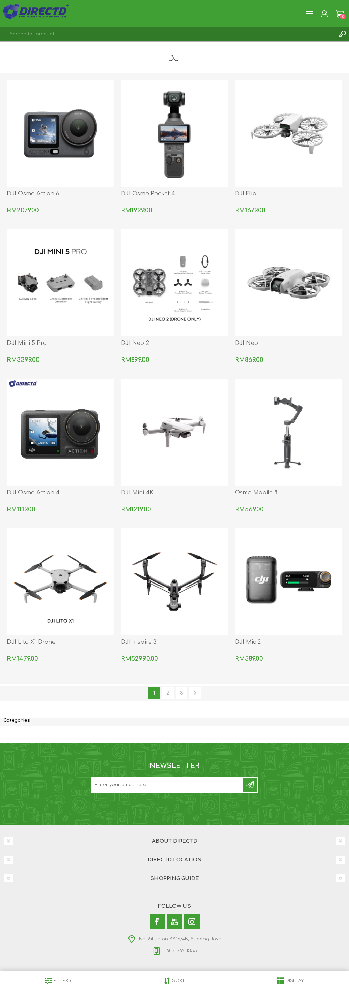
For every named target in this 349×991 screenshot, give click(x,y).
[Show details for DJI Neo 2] (174, 282)
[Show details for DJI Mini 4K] (174, 432)
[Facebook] (157, 921)
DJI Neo (246, 343)
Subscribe (250, 785)
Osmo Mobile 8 (256, 493)
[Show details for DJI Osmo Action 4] (60, 432)
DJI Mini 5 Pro (27, 343)
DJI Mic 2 (248, 642)
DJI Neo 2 (135, 343)
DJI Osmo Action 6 (33, 194)
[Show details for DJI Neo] (288, 282)
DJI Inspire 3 (139, 642)
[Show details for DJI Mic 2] (288, 581)
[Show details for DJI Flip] (288, 133)
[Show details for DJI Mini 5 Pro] (60, 282)
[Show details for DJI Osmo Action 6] (60, 133)
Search (342, 34)
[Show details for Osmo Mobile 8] (288, 432)
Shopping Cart (339, 13)
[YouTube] (174, 921)
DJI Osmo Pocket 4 (148, 194)
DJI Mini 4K (137, 493)
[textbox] (168, 34)
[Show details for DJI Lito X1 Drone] (60, 581)
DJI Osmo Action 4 (33, 493)
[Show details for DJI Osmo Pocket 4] (174, 133)
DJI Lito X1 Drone (31, 642)
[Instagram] (192, 921)
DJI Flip (245, 194)
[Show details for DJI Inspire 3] (174, 581)
